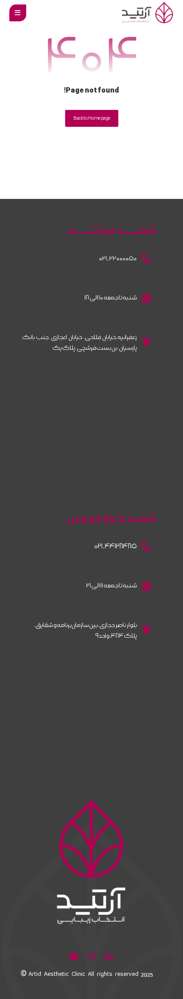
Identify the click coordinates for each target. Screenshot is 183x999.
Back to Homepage (91, 118)
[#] (109, 957)
